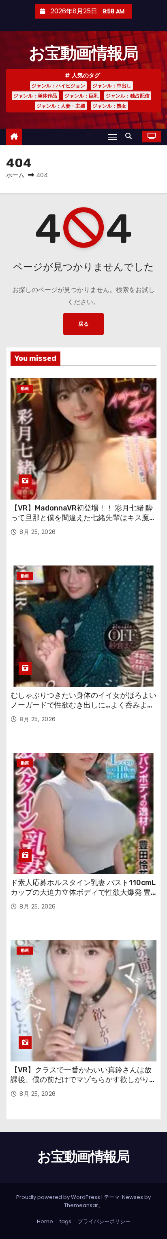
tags (65, 1221)
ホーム (15, 175)
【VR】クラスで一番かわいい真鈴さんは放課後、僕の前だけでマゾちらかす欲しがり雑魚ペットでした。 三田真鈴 (83, 1079)
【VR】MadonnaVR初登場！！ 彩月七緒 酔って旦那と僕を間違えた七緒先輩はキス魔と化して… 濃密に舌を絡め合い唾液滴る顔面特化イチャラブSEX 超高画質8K (83, 523)
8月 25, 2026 (37, 532)
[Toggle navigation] (112, 136)
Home (45, 1221)
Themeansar (81, 1205)
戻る (83, 323)
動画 (25, 388)
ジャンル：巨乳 (81, 95)
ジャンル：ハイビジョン (58, 85)
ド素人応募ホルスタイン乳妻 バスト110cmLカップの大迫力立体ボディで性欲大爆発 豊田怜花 (83, 892)
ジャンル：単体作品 (35, 95)
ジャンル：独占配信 (128, 95)
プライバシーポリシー (104, 1221)
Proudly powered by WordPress (58, 1197)
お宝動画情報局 (83, 53)
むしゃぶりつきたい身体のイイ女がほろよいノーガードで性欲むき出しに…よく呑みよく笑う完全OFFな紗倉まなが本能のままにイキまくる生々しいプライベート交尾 (83, 710)
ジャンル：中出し (111, 85)
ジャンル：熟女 (109, 105)
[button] (130, 136)
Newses (132, 1197)
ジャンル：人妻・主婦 (60, 105)
